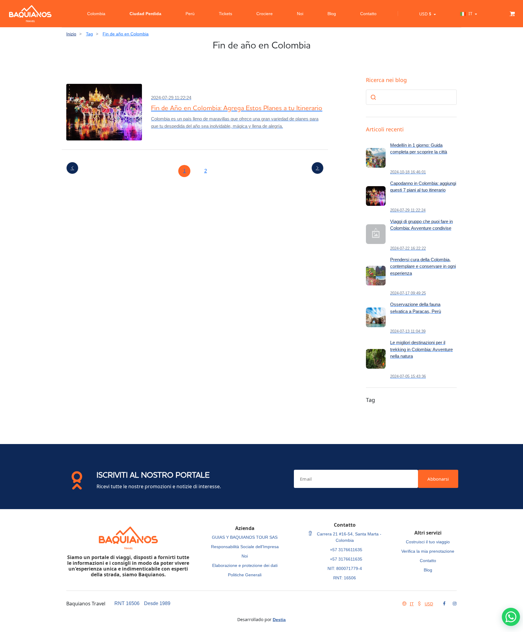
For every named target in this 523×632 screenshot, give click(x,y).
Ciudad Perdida (145, 13)
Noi (300, 13)
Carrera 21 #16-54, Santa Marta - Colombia (348, 537)
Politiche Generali (245, 574)
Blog (331, 13)
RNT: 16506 (344, 577)
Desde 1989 (157, 603)
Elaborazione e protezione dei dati (245, 565)
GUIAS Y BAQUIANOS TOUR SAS (245, 537)
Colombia (96, 13)
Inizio (71, 33)
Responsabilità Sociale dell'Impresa (245, 546)
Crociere (264, 13)
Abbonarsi (438, 479)
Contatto (368, 13)
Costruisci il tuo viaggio (428, 541)
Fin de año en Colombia (126, 33)
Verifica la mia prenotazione (427, 551)
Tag (89, 33)
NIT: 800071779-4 (344, 568)
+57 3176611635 (346, 549)
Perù (190, 13)
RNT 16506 (127, 603)
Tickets (225, 13)
